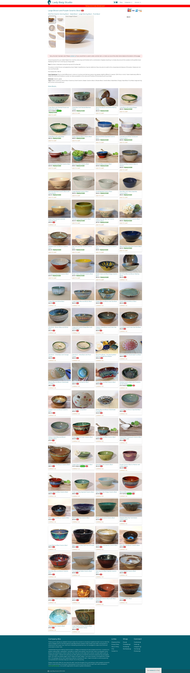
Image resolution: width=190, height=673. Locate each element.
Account (138, 2)
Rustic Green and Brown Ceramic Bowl (59, 464)
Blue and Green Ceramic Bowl (80, 164)
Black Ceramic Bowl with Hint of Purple (83, 545)
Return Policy (115, 646)
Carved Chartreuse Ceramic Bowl (81, 219)
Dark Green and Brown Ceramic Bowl (58, 518)
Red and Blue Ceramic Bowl (103, 164)
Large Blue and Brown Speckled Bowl (130, 409)
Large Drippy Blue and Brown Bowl (82, 301)
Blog (121, 2)
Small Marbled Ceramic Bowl (104, 191)
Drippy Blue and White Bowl (56, 301)
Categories (129, 2)
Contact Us (52, 225)
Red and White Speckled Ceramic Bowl (59, 164)
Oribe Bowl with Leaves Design (128, 107)
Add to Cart (52, 115)
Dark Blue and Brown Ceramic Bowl (130, 545)
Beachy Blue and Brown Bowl (80, 382)
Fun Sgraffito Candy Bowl (79, 409)
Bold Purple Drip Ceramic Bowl (80, 518)
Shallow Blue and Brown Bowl (128, 301)
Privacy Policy (115, 644)
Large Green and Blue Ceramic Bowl (82, 464)
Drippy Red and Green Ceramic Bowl (82, 437)
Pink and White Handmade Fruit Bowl (130, 354)
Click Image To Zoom (71, 16)
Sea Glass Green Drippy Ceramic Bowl (106, 492)
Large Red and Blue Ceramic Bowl (57, 545)
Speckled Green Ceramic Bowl (104, 464)
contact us (73, 56)
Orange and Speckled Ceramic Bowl (58, 274)
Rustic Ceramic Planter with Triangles (82, 598)
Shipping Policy (115, 642)
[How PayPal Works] (134, 11)
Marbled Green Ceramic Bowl (56, 626)
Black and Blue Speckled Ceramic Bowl (130, 246)
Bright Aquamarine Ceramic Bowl (105, 518)
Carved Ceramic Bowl (126, 598)
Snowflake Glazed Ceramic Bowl (57, 598)
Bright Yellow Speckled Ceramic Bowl (82, 274)
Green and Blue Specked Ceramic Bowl (83, 492)
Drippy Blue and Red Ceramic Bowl (105, 382)
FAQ (112, 649)
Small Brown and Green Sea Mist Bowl (130, 327)
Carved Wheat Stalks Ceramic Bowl (82, 571)
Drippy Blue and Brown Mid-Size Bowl (106, 301)
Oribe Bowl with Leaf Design (56, 136)
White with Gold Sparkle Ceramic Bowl (106, 545)
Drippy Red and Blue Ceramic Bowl (82, 136)
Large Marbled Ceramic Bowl (80, 191)
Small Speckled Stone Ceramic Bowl (130, 219)
